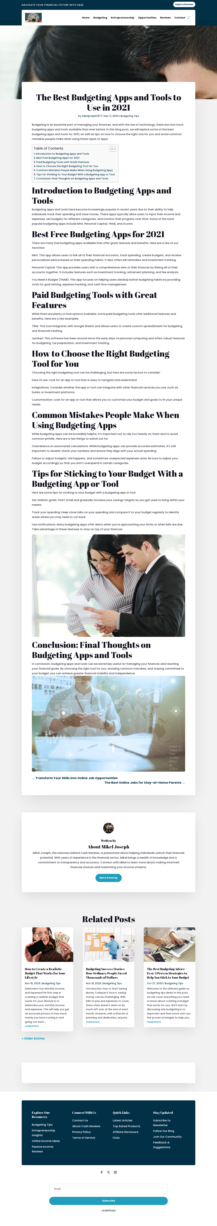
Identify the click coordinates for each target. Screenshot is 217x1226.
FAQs (116, 1138)
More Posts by (109, 877)
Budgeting (100, 17)
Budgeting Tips (130, 116)
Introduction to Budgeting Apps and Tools (62, 153)
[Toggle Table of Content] (111, 149)
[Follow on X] (108, 1172)
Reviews (165, 17)
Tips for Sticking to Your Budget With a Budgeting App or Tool (75, 174)
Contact (179, 17)
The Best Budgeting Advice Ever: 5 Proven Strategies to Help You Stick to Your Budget (168, 973)
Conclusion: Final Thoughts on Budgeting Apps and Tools (72, 178)
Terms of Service (83, 1138)
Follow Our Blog (163, 1131)
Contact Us (80, 1120)
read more (32, 1026)
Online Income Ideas (46, 1141)
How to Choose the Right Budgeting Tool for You (67, 166)
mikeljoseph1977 (92, 116)
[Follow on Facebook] (101, 1172)
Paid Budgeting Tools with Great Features (62, 162)
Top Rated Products (126, 1126)
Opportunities (147, 17)
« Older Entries (33, 1038)
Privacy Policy (81, 1132)
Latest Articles (122, 1120)
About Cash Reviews (86, 1126)
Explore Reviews (184, 4)
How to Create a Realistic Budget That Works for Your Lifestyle (45, 973)
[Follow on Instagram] (115, 1172)
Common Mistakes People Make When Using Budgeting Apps (74, 170)
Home (86, 17)
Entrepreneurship (122, 17)
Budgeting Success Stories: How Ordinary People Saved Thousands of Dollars (106, 973)
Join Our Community (167, 1137)
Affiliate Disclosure (125, 1132)
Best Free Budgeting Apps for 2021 (57, 158)
